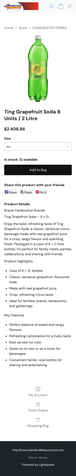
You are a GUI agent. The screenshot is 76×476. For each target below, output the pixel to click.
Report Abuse (38, 457)
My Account (38, 395)
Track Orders (38, 410)
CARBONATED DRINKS (50, 28)
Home (8, 28)
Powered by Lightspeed (38, 465)
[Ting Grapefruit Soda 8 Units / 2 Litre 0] (38, 68)
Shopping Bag (38, 425)
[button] (21, 6)
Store (23, 28)
